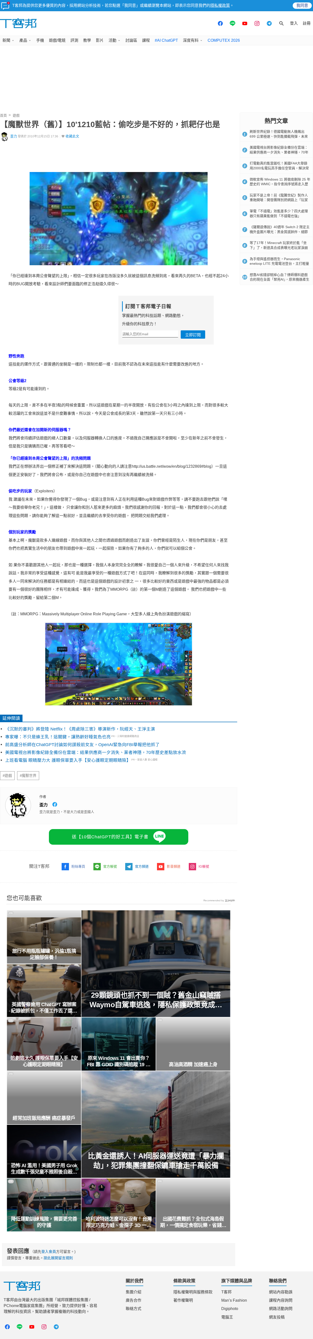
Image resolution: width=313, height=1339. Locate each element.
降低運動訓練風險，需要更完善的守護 (44, 1222)
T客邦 (226, 1292)
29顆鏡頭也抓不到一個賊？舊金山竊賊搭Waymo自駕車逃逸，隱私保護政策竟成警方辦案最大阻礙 (156, 1000)
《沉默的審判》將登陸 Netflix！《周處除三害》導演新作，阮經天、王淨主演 (80, 729)
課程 (146, 40)
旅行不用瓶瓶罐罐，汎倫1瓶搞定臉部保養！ (44, 954)
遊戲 (16, 115)
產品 (23, 40)
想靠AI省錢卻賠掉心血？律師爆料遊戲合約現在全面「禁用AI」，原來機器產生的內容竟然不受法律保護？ (279, 279)
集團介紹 (133, 1292)
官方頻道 (142, 866)
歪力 (13, 136)
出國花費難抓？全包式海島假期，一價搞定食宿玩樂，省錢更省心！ (193, 1222)
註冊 (307, 23)
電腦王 (227, 1317)
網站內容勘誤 (280, 1292)
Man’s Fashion (234, 1300)
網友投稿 (277, 1317)
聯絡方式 (133, 1309)
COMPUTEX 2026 (224, 40)
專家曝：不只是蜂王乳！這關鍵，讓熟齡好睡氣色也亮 (58, 736)
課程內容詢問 (280, 1300)
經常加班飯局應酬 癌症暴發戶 (44, 1118)
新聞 (6, 40)
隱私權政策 (220, 5)
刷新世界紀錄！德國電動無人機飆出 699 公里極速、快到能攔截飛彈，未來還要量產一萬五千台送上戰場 (279, 136)
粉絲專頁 (78, 866)
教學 (87, 40)
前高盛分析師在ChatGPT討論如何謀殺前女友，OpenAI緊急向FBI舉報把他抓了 (82, 744)
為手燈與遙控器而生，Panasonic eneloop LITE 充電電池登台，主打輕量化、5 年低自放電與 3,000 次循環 (279, 263)
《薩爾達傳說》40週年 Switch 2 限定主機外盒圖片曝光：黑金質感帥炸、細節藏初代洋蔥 (280, 231)
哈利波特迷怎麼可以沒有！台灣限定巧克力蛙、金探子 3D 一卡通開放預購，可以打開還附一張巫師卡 (119, 1222)
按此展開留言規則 (58, 1258)
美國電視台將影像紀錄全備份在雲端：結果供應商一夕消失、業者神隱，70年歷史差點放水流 (95, 752)
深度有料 (191, 40)
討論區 (131, 40)
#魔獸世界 (28, 776)
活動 (112, 40)
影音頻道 (173, 866)
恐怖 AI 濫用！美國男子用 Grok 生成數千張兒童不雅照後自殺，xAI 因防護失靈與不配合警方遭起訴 (44, 1169)
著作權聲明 (183, 1300)
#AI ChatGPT (166, 40)
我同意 (302, 5)
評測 (74, 40)
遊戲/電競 (57, 40)
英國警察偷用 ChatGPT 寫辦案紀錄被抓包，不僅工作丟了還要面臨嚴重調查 (44, 1008)
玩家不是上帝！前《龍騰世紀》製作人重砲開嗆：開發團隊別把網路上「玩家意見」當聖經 (279, 200)
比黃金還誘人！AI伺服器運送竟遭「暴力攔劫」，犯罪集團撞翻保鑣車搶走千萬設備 (156, 1160)
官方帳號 (110, 866)
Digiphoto (229, 1309)
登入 (294, 23)
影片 (100, 40)
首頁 (3, 115)
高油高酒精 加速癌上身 (193, 1064)
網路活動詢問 (280, 1309)
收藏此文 (72, 136)
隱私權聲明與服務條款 (192, 1292)
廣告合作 (133, 1300)
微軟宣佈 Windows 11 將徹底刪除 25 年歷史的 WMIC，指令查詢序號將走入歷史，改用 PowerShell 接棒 (280, 184)
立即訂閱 (193, 335)
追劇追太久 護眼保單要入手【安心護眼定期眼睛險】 (44, 1061)
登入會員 (48, 1251)
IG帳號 (204, 866)
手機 (40, 40)
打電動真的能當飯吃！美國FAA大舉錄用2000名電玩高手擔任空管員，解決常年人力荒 (279, 168)
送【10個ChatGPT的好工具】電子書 (110, 836)
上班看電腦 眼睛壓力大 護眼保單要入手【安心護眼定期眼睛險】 (68, 760)
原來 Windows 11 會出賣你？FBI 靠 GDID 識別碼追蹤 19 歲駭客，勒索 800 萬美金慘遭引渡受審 (118, 1061)
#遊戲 (7, 776)
